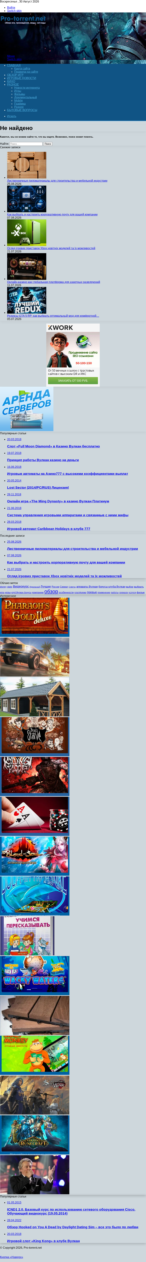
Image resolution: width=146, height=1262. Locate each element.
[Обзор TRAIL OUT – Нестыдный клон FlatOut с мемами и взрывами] (34, 675)
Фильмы (19, 94)
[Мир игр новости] (23, 50)
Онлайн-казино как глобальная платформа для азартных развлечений (53, 282)
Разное (13, 84)
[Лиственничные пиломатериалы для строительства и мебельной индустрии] (26, 177)
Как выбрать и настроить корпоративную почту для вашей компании (52, 214)
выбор (129, 586)
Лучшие (46, 586)
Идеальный (35, 587)
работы (115, 592)
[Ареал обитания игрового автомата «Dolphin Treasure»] (34, 914)
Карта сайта (22, 68)
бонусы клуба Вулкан (111, 586)
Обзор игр (15, 74)
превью (92, 592)
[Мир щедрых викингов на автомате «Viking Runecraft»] (34, 1153)
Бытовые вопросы (22, 110)
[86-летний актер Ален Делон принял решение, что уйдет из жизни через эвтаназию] (34, 1193)
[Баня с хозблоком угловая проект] (34, 715)
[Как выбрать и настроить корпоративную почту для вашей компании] (26, 211)
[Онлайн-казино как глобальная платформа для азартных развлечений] (26, 278)
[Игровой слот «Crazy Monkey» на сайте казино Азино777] (34, 1073)
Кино (11, 81)
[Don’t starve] (34, 755)
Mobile (18, 100)
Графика (20, 103)
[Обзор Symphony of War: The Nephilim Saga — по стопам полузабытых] (34, 1113)
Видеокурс (21, 586)
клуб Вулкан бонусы (21, 592)
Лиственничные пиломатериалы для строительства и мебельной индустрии (57, 180)
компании (38, 592)
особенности (66, 592)
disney (3, 587)
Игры (17, 90)
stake (9, 587)
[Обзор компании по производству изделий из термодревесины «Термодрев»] (34, 1034)
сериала (123, 592)
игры (8, 592)
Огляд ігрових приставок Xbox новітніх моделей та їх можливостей (51, 248)
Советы (72, 587)
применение (104, 592)
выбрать (139, 586)
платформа (80, 592)
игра (2, 592)
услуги (132, 592)
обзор (51, 591)
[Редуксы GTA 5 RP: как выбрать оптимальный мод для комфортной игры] (26, 312)
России (55, 586)
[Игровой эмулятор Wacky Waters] (34, 994)
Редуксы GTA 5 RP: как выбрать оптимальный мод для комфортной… (53, 315)
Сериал (64, 586)
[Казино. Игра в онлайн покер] (34, 834)
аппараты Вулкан (87, 586)
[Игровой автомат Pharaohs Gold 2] (34, 635)
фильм (141, 592)
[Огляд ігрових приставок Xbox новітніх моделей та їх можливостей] (26, 245)
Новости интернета (27, 87)
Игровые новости (21, 78)
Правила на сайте (26, 71)
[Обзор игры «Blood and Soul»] (34, 874)
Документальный (25, 97)
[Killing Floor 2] (34, 795)
